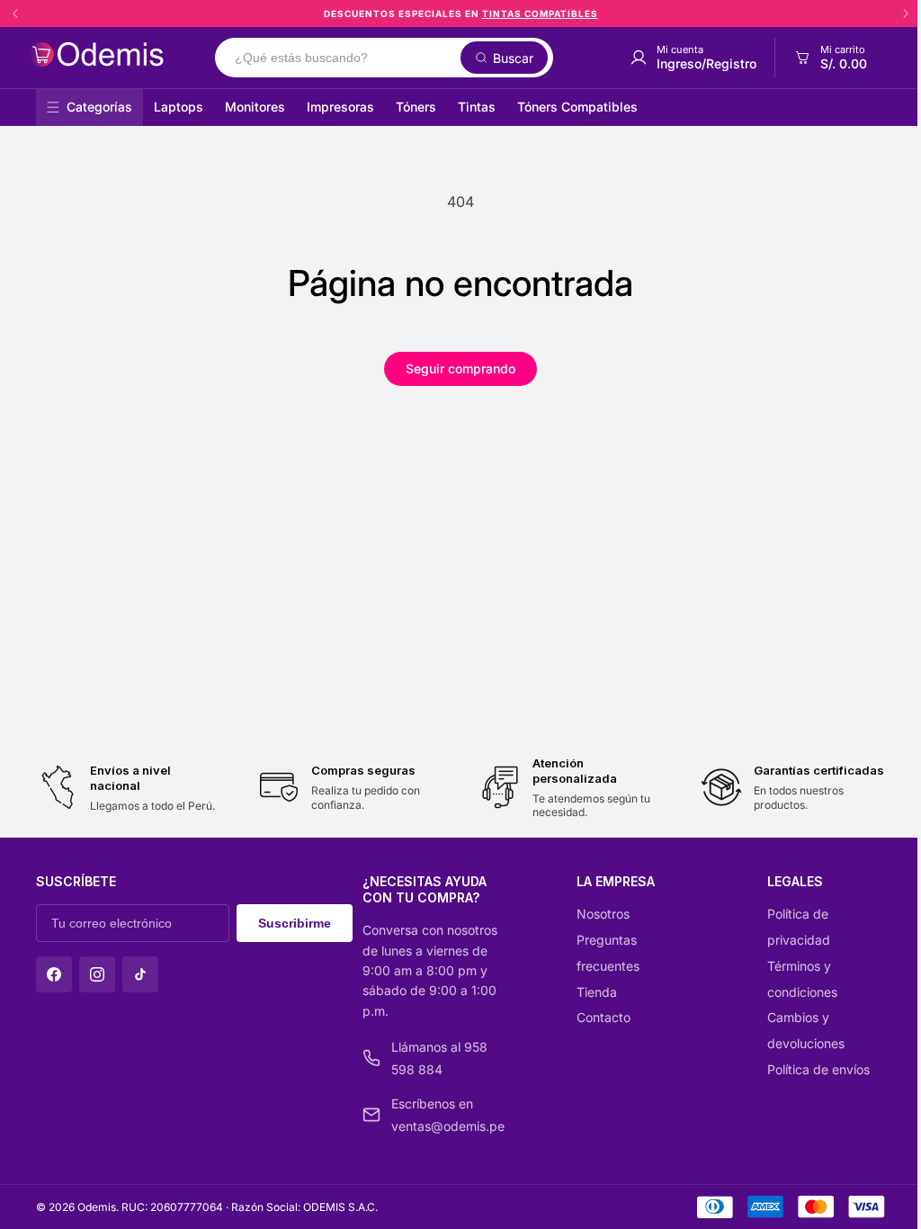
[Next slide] (905, 13)
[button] (829, 57)
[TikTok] (140, 974)
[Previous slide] (15, 13)
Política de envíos (818, 1069)
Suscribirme (294, 923)
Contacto (603, 1017)
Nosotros (603, 913)
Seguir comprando (460, 368)
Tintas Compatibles (540, 13)
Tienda (597, 992)
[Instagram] (97, 974)
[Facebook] (54, 974)
